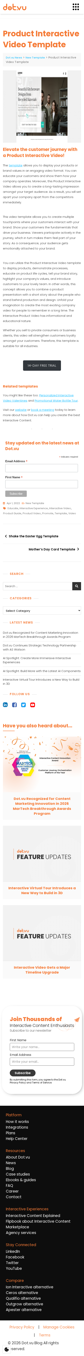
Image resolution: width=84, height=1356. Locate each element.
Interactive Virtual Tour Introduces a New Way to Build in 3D (41, 682)
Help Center (17, 1139)
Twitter (12, 1263)
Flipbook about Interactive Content (38, 1221)
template (15, 165)
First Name (14, 477)
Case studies (18, 1174)
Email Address (16, 461)
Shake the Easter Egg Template (33, 536)
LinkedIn (13, 1251)
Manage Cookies (58, 1327)
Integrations (17, 1127)
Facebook (15, 1257)
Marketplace (17, 1227)
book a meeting (42, 410)
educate (13, 508)
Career (12, 1191)
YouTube (14, 1268)
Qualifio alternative (23, 1298)
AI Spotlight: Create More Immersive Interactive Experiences (37, 660)
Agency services (21, 1233)
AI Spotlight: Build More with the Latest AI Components (42, 671)
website (21, 410)
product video (32, 513)
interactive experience (34, 508)
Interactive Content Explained (33, 1216)
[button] (78, 7)
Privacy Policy (22, 1327)
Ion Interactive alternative (29, 1287)
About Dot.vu (18, 1157)
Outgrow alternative (24, 1304)
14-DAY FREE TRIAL (42, 365)
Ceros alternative (22, 1293)
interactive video (60, 508)
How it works (17, 1122)
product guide (12, 513)
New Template (35, 503)
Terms (44, 1335)
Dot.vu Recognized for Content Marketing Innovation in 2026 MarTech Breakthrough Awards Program (40, 635)
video (72, 513)
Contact (13, 1197)
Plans (10, 1133)
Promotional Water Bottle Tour (56, 400)
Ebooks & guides (21, 1180)
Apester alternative (24, 1310)
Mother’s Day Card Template (52, 549)
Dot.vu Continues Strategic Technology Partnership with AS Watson (39, 647)
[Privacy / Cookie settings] (6, 1349)
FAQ (9, 1185)
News (11, 1163)
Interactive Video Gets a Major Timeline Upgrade (42, 970)
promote (47, 513)
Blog (10, 1168)
